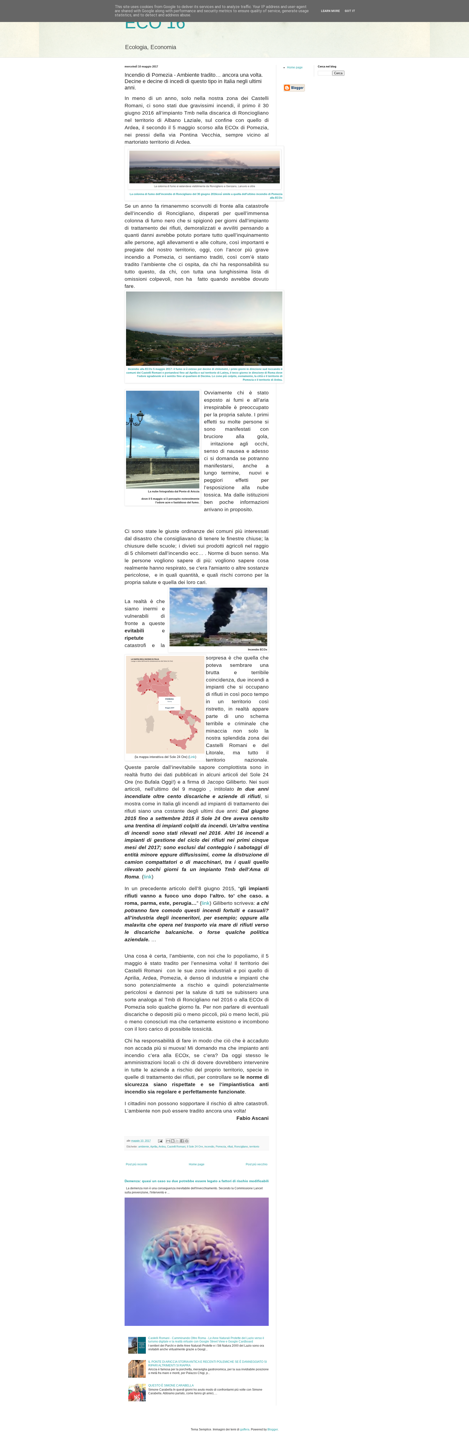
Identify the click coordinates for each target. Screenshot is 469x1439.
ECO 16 (155, 22)
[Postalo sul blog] (172, 1140)
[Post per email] (160, 1140)
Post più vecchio (256, 1164)
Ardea (162, 1146)
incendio (209, 1146)
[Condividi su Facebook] (182, 1140)
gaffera (244, 1429)
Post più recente (136, 1164)
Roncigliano (241, 1146)
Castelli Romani (176, 1146)
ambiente (143, 1146)
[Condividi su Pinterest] (186, 1140)
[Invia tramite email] (168, 1140)
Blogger (272, 1429)
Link (192, 757)
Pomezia (221, 1146)
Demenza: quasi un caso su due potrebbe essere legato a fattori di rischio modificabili (197, 1181)
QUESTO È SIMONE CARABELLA (171, 1385)
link (148, 877)
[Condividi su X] (177, 1140)
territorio (254, 1146)
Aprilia (153, 1146)
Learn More (330, 11)
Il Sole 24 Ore (195, 1146)
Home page (196, 1164)
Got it (350, 11)
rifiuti (230, 1146)
